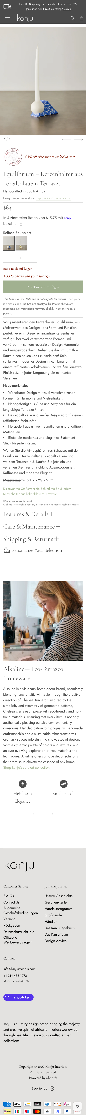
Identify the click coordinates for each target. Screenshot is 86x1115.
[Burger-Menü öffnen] (7, 18)
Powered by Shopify (43, 1077)
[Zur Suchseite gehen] (72, 18)
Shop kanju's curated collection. (27, 767)
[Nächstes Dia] (78, 139)
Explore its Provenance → (53, 198)
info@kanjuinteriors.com (19, 969)
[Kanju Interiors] (25, 18)
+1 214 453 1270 (15, 975)
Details (67, 9)
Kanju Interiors (56, 1066)
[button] (72, 18)
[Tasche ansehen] (81, 18)
